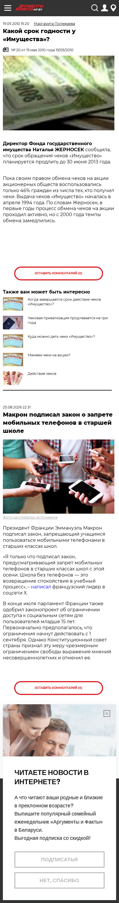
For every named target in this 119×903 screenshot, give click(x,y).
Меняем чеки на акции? (49, 355)
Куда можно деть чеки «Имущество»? (61, 336)
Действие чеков (42, 373)
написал (41, 587)
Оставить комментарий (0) (58, 273)
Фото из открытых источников (30, 517)
